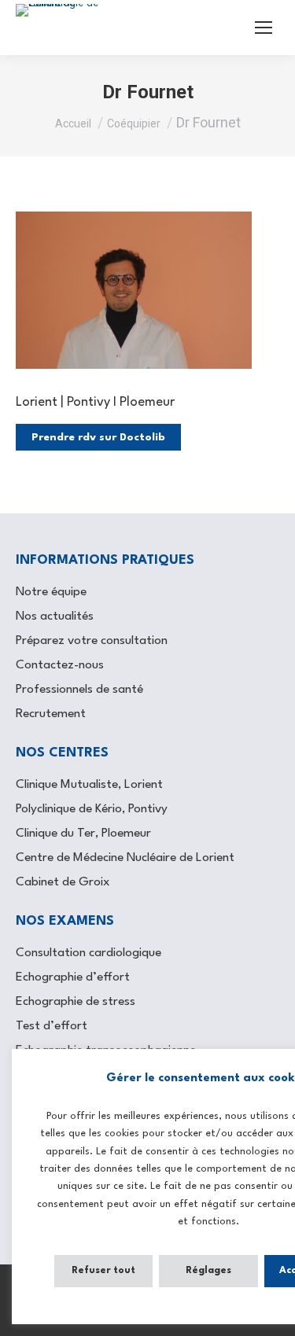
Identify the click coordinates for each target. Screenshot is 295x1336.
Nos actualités (55, 616)
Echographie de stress (75, 1002)
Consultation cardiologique (88, 953)
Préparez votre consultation (92, 641)
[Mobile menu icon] (263, 27)
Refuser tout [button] (103, 1270)
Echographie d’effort (73, 977)
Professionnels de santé (79, 689)
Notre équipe (51, 592)
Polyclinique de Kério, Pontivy (92, 809)
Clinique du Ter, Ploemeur (83, 833)
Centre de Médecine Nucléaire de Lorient (125, 858)
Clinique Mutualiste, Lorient (89, 784)
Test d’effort (51, 1026)
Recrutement (51, 714)
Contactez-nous (60, 665)
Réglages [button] (208, 1270)
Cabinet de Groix (63, 882)
